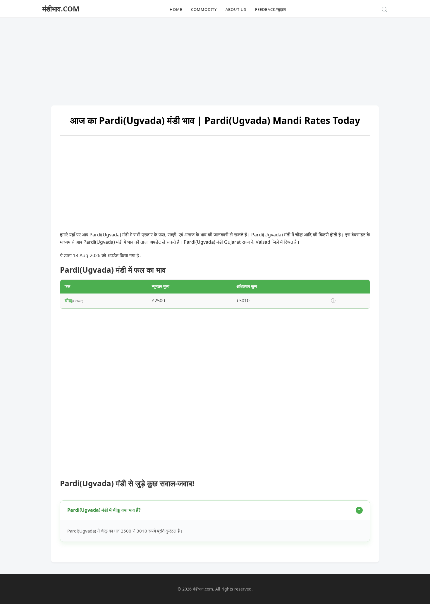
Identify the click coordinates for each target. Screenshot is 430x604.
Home (176, 9)
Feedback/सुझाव (270, 9)
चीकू (68, 300)
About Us (236, 9)
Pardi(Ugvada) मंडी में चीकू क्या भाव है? (104, 510)
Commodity (204, 9)
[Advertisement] (215, 59)
